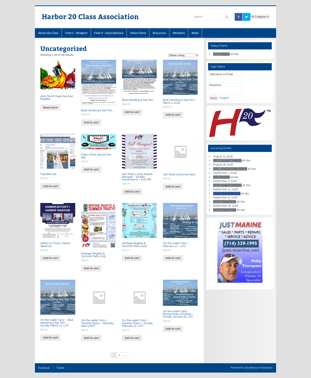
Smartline (267, 367)
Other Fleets (138, 33)
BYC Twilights (221, 54)
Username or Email (221, 74)
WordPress (251, 367)
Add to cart (91, 122)
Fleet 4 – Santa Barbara (108, 33)
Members (179, 33)
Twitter (60, 368)
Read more (50, 107)
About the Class (48, 33)
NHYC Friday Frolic (224, 201)
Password (215, 85)
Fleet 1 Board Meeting (226, 193)
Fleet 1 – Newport (76, 33)
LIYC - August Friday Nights (230, 168)
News (195, 33)
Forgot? (224, 98)
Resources (159, 33)
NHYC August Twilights (227, 160)
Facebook (43, 368)
